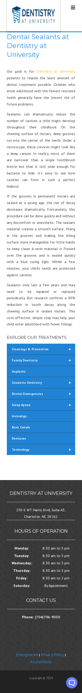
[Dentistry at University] (34, 16)
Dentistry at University (55, 71)
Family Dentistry (41, 360)
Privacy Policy (52, 654)
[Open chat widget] (71, 682)
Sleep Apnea (41, 405)
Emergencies (27, 654)
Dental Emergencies (41, 394)
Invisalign (19, 416)
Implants (19, 371)
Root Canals (21, 427)
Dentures (19, 438)
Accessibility (41, 661)
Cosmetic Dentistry (41, 383)
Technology (41, 450)
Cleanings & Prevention (41, 349)
